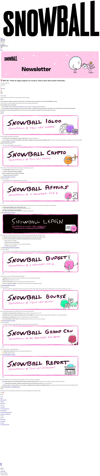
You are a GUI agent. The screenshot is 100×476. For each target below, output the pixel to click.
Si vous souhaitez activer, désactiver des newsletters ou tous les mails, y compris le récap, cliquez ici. (23, 106)
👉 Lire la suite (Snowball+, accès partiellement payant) (10, 386)
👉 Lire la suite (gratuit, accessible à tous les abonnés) (9, 247)
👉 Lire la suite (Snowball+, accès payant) (7, 141)
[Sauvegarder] (1, 92)
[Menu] (1, 47)
